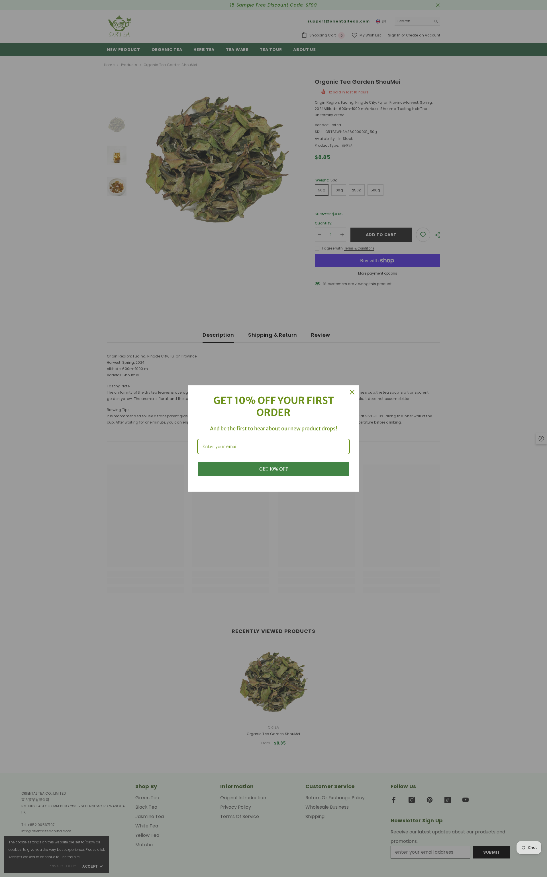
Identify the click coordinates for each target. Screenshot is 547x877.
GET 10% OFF (273, 469)
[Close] (352, 392)
